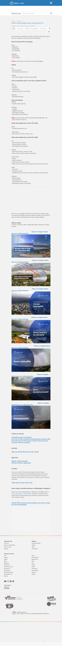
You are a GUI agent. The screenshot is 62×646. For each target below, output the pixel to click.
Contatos (6, 548)
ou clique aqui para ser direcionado (30, 492)
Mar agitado (20, 28)
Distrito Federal (35, 557)
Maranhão (6, 563)
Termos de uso (7, 585)
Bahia (5, 561)
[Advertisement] (31, 199)
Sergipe (33, 574)
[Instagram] (8, 582)
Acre (5, 555)
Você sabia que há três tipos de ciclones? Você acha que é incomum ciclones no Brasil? (30, 441)
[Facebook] (11, 582)
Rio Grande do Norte (8, 572)
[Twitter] (13, 582)
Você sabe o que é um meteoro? (22, 437)
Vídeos (33, 547)
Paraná (33, 566)
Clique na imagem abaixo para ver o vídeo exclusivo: (30, 375)
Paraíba (33, 565)
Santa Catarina (35, 570)
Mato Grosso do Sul (8, 566)
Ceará (33, 555)
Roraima (6, 576)
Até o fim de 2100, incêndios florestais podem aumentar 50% (31, 439)
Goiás (33, 561)
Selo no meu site (8, 547)
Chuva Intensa (43, 28)
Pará (33, 563)
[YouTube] (5, 582)
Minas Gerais (7, 568)
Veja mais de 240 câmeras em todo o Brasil (25, 452)
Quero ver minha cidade (9, 545)
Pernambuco (34, 568)
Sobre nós (6, 543)
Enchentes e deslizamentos (31, 28)
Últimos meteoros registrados (21, 463)
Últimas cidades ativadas (20, 461)
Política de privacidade (6, 587)
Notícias (33, 545)
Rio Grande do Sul (8, 574)
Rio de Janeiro (7, 570)
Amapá (5, 559)
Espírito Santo (35, 559)
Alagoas (6, 557)
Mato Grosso (7, 565)
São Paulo (34, 572)
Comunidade (35, 548)
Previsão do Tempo (36, 543)
